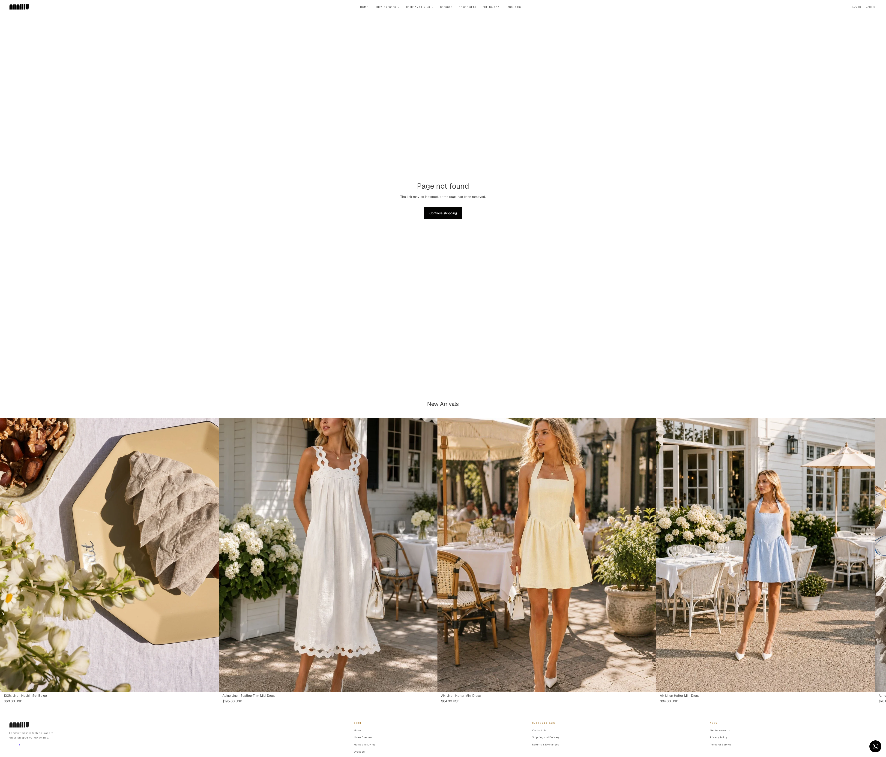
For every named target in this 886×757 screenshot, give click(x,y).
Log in (856, 7)
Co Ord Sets (467, 7)
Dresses (446, 7)
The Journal (492, 7)
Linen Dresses (387, 7)
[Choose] (211, 684)
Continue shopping (443, 213)
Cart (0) (871, 7)
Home (364, 7)
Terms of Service (720, 744)
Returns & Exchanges (545, 744)
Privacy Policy (718, 737)
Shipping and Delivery (546, 737)
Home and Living (420, 7)
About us (514, 7)
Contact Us (539, 730)
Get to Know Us (720, 730)
